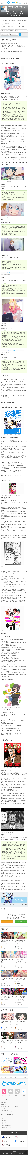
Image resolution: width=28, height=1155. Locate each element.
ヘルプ (3, 1108)
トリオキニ (7, 1145)
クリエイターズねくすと (22, 30)
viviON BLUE (21, 1141)
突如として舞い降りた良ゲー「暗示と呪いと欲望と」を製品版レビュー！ (20, 998)
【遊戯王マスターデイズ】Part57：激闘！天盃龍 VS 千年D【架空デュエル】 (20, 943)
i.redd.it (5, 252)
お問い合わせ (5, 1110)
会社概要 (4, 1102)
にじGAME (21, 1136)
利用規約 (4, 1104)
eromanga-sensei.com (9, 217)
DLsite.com (7, 1136)
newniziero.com (7, 274)
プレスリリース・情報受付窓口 (8, 1111)
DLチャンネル (14, 2)
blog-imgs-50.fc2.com (9, 566)
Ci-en (8, 1141)
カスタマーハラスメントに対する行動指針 (11, 1106)
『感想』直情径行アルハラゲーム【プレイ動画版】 (20, 980)
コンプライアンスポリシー (7, 1127)
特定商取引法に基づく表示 (7, 1122)
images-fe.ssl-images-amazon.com (12, 90)
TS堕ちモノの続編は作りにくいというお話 (20, 1041)
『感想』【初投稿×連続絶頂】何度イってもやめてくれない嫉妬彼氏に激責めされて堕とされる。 (7, 943)
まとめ (10, 1077)
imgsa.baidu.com (7, 181)
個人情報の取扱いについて (7, 1124)
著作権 (3, 1118)
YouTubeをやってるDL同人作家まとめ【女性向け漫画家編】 (7, 1042)
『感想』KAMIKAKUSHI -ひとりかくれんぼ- (7, 997)
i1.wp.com (6, 323)
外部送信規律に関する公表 (7, 1125)
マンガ (18, 15)
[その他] (22, 34)
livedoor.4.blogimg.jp (8, 832)
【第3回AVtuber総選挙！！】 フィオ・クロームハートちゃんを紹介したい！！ (20, 1024)
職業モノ (5, 30)
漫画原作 (12, 30)
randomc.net (6, 352)
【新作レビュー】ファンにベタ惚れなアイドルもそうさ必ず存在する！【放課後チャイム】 (20, 962)
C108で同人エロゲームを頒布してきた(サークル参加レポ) (7, 1023)
